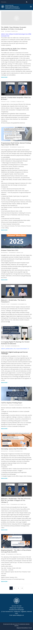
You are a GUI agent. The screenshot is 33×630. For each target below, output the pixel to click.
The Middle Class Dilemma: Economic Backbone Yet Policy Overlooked (13, 28)
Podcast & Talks (5, 101)
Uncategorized (5, 147)
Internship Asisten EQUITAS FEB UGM (13, 449)
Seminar (3, 554)
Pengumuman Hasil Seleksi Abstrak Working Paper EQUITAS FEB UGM (16, 144)
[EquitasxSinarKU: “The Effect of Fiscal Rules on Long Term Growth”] (16, 551)
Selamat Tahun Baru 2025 (9, 250)
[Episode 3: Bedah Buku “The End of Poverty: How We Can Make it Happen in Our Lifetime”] (16, 500)
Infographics (4, 252)
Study (2, 31)
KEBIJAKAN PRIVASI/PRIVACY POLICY (24, 628)
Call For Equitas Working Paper (11, 403)
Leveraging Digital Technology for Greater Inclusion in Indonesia (15, 342)
